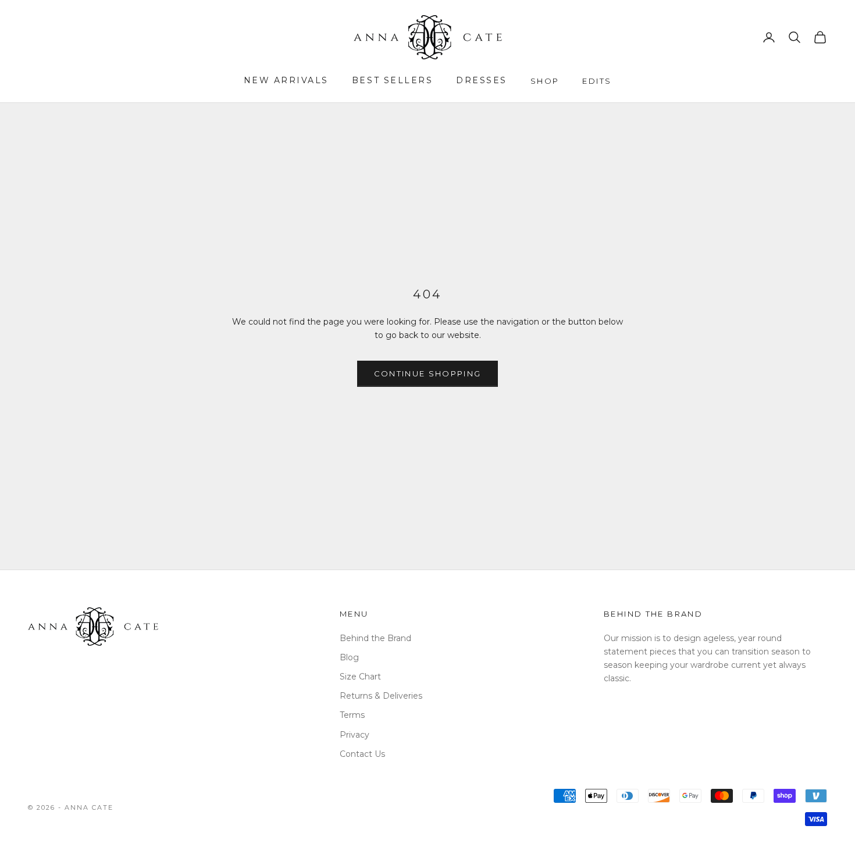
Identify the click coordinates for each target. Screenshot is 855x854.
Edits (596, 81)
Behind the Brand (375, 638)
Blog (349, 657)
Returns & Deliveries (381, 696)
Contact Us (362, 754)
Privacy (354, 735)
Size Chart (360, 676)
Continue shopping (428, 373)
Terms (352, 715)
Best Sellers (392, 80)
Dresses (481, 80)
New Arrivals (286, 80)
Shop (545, 81)
